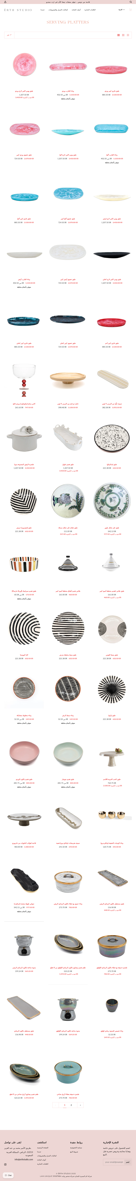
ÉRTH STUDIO (64, 1174)
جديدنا (39, 1152)
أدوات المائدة (41, 1160)
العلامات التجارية (42, 1164)
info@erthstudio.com (24, 1159)
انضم (127, 1162)
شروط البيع (74, 1152)
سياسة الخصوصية (76, 1148)
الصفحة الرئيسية (42, 1148)
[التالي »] (80, 1105)
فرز (8, 35)
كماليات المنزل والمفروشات (47, 1156)
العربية (120, 9)
